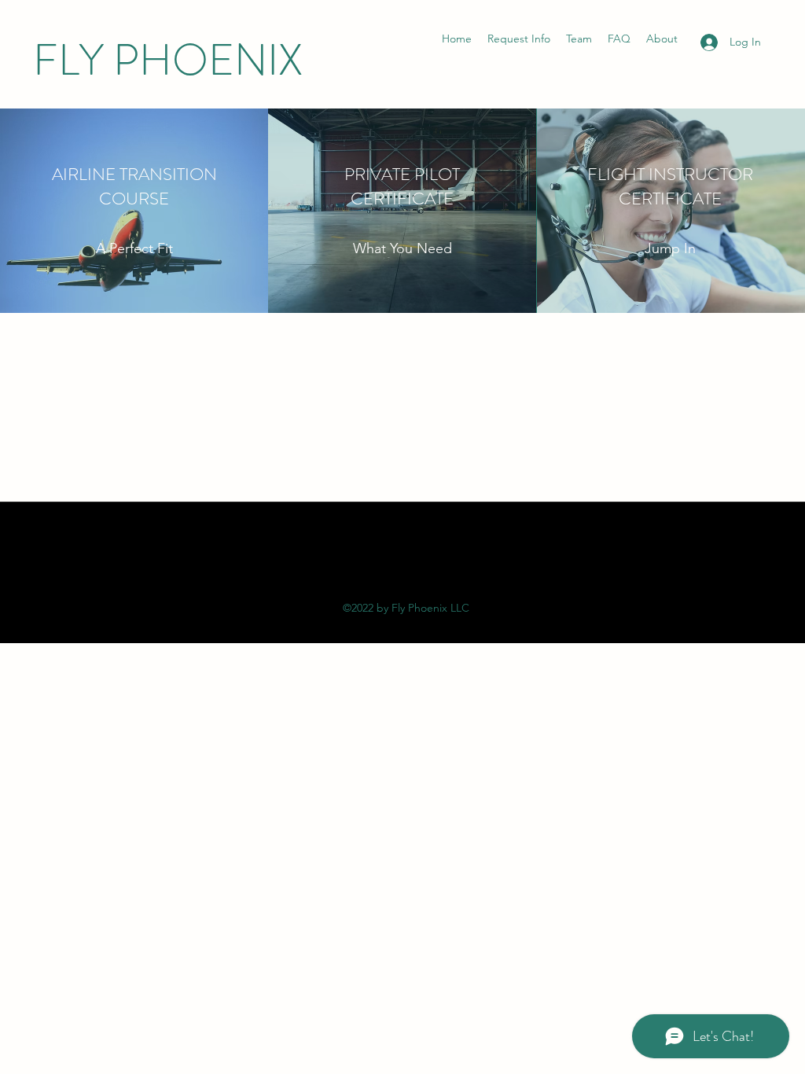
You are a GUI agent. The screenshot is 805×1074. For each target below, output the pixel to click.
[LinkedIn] (426, 557)
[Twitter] (402, 557)
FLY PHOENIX (168, 60)
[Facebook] (379, 557)
